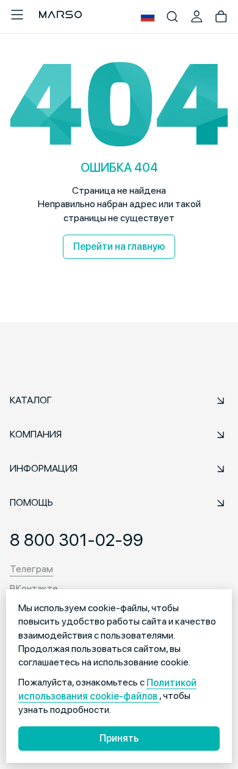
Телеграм (31, 569)
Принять (119, 738)
